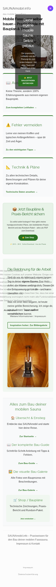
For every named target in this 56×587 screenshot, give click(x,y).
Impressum (40, 316)
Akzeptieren (10, 310)
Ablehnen (29, 310)
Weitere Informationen (21, 316)
